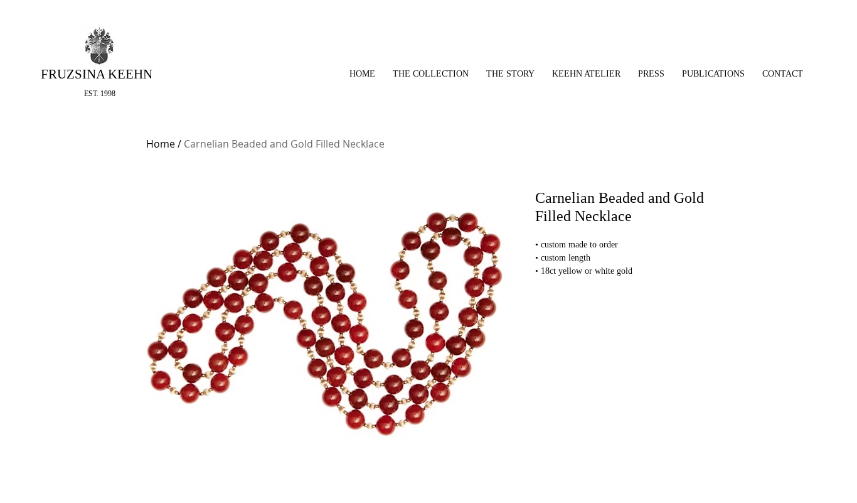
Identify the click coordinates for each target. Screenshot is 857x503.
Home (160, 144)
